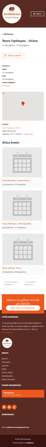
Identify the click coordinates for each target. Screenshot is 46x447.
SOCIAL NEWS (7, 372)
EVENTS (5, 359)
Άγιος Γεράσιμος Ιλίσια (11, 128)
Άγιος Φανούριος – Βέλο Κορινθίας (16, 224)
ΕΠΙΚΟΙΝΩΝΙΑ (7, 376)
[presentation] (22, 162)
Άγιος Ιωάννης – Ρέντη (11, 268)
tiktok (14, 407)
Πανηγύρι (6, 86)
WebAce (30, 443)
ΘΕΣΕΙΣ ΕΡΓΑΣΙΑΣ (8, 379)
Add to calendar (14, 55)
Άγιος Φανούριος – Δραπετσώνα (15, 180)
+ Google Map (27, 134)
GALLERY (5, 366)
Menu (38, 13)
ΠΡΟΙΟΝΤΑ (6, 362)
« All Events (7, 34)
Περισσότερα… (7, 332)
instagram (9, 407)
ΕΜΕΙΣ (4, 369)
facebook (4, 407)
